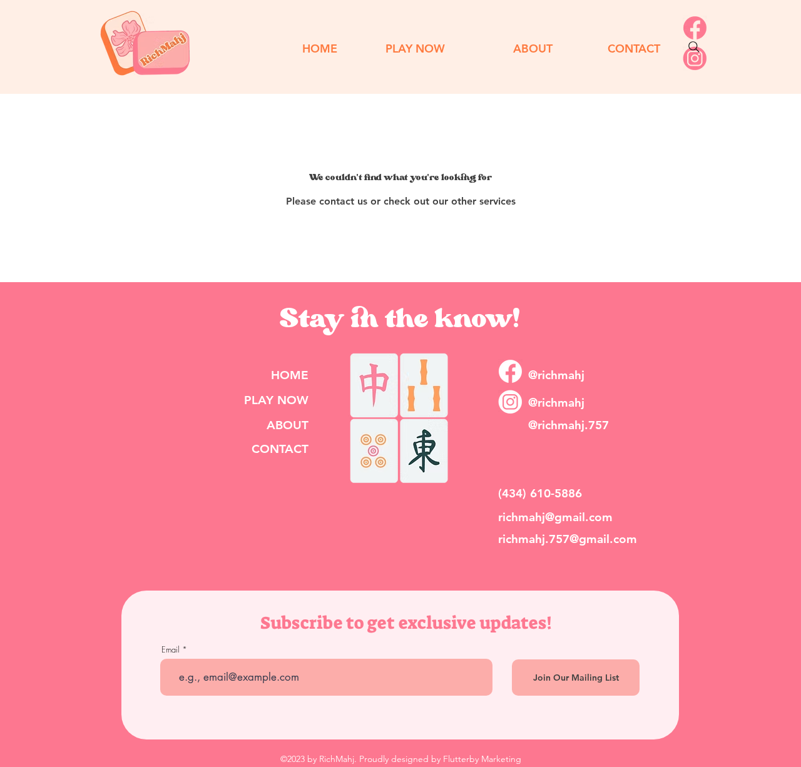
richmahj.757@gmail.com (567, 539)
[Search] (694, 47)
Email (170, 650)
